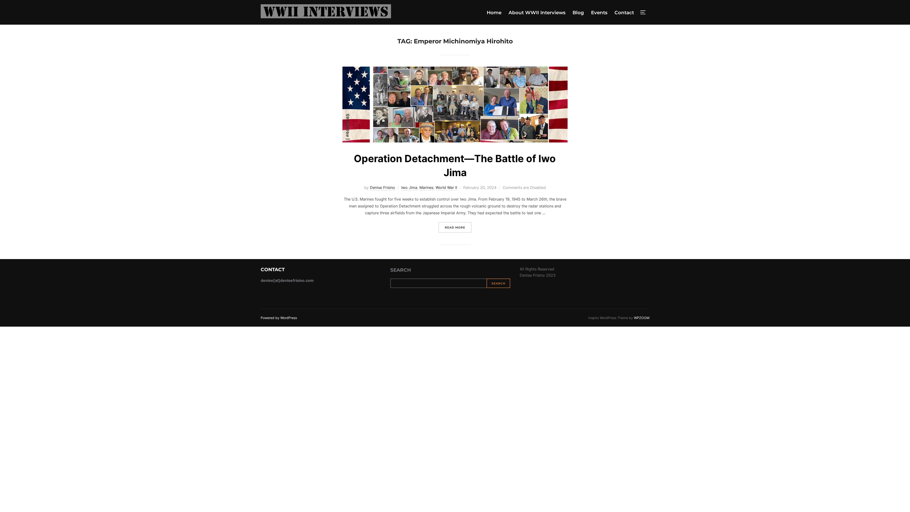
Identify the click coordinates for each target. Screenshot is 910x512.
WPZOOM (641, 318)
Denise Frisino (382, 187)
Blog (578, 12)
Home (494, 12)
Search (400, 270)
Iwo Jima (409, 187)
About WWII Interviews (537, 12)
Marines (426, 187)
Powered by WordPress (279, 318)
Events (599, 12)
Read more (458, 227)
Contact (624, 12)
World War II (446, 187)
